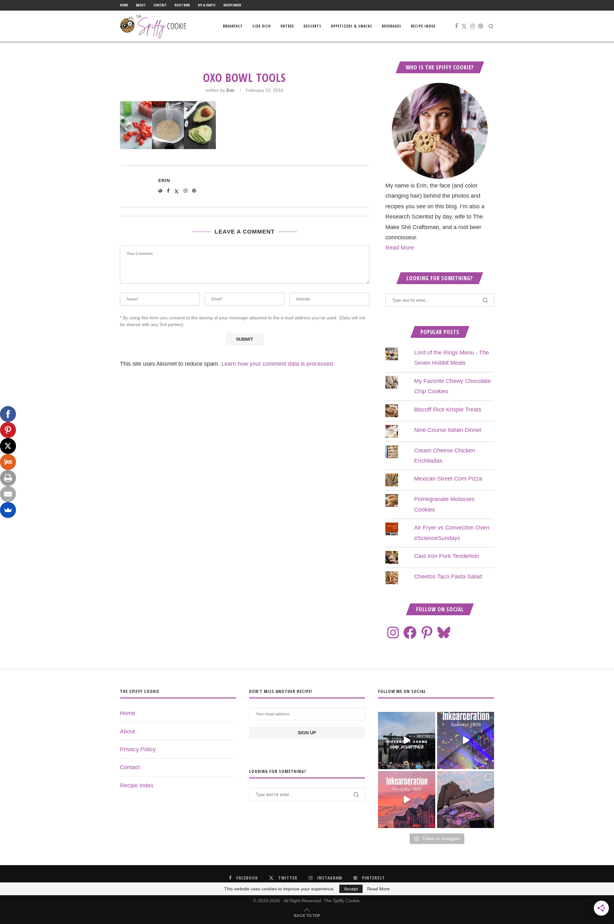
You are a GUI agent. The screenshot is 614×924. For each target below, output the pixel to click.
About (141, 5)
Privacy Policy (138, 749)
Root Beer (182, 5)
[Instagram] (472, 26)
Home (124, 5)
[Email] (8, 494)
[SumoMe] (8, 510)
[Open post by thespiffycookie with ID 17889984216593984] (465, 799)
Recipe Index (232, 5)
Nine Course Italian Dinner (448, 430)
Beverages (391, 26)
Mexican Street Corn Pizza (448, 478)
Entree (287, 26)
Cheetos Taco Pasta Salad (448, 576)
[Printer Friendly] (8, 478)
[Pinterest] (480, 26)
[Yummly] (8, 462)
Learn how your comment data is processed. (278, 364)
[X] (8, 446)
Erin (230, 90)
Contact (160, 5)
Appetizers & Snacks (351, 26)
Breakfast (233, 26)
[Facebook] (456, 26)
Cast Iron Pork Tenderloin (446, 556)
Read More (399, 247)
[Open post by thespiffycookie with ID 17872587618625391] (465, 740)
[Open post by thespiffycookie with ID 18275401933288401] (406, 799)
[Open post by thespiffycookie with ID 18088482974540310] (406, 740)
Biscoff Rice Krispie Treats (447, 409)
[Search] (491, 26)
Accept (351, 888)
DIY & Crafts (207, 5)
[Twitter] (464, 26)
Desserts (312, 26)
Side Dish (261, 26)
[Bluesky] (444, 632)
